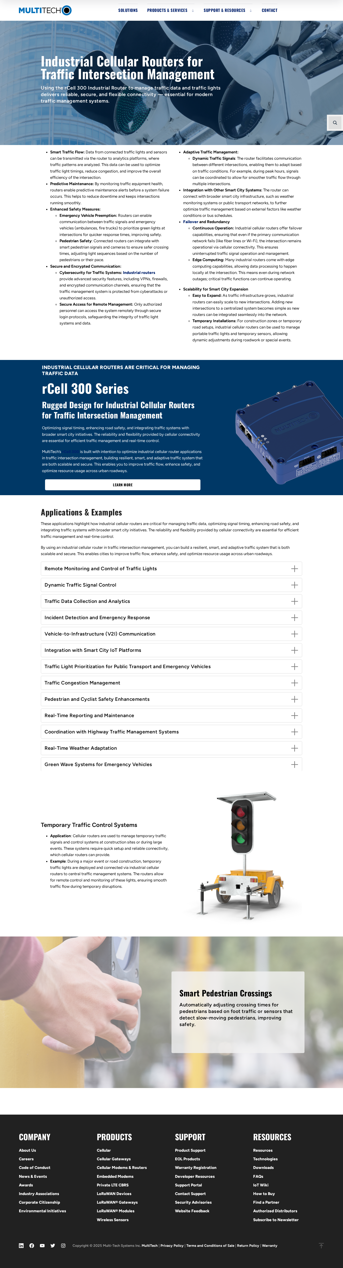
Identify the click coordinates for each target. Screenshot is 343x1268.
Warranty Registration (196, 1167)
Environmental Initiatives (42, 1211)
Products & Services (167, 10)
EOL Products (187, 1159)
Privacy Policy (172, 1246)
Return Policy (248, 1246)
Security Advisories (193, 1202)
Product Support (190, 1150)
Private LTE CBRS (113, 1185)
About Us (27, 1150)
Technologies (265, 1159)
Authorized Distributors (275, 1211)
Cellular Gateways (114, 1159)
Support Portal (188, 1185)
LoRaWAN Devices (114, 1193)
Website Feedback (192, 1211)
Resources (263, 1150)
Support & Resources (224, 10)
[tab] (171, 568)
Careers (26, 1159)
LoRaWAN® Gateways (117, 1202)
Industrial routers (139, 272)
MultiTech (150, 1246)
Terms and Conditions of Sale (210, 1246)
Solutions (128, 10)
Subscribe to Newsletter (276, 1219)
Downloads (263, 1167)
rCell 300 (70, 451)
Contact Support (190, 1193)
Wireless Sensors (113, 1219)
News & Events (33, 1176)
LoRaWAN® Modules (115, 1211)
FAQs (258, 1176)
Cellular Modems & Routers (122, 1167)
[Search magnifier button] (335, 122)
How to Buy (264, 1193)
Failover (190, 221)
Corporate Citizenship (39, 1202)
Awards (26, 1185)
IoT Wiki (261, 1185)
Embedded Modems (115, 1176)
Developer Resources (195, 1176)
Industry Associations (39, 1193)
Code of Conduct (34, 1167)
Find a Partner (266, 1202)
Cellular (104, 1150)
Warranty (269, 1246)
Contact (270, 10)
